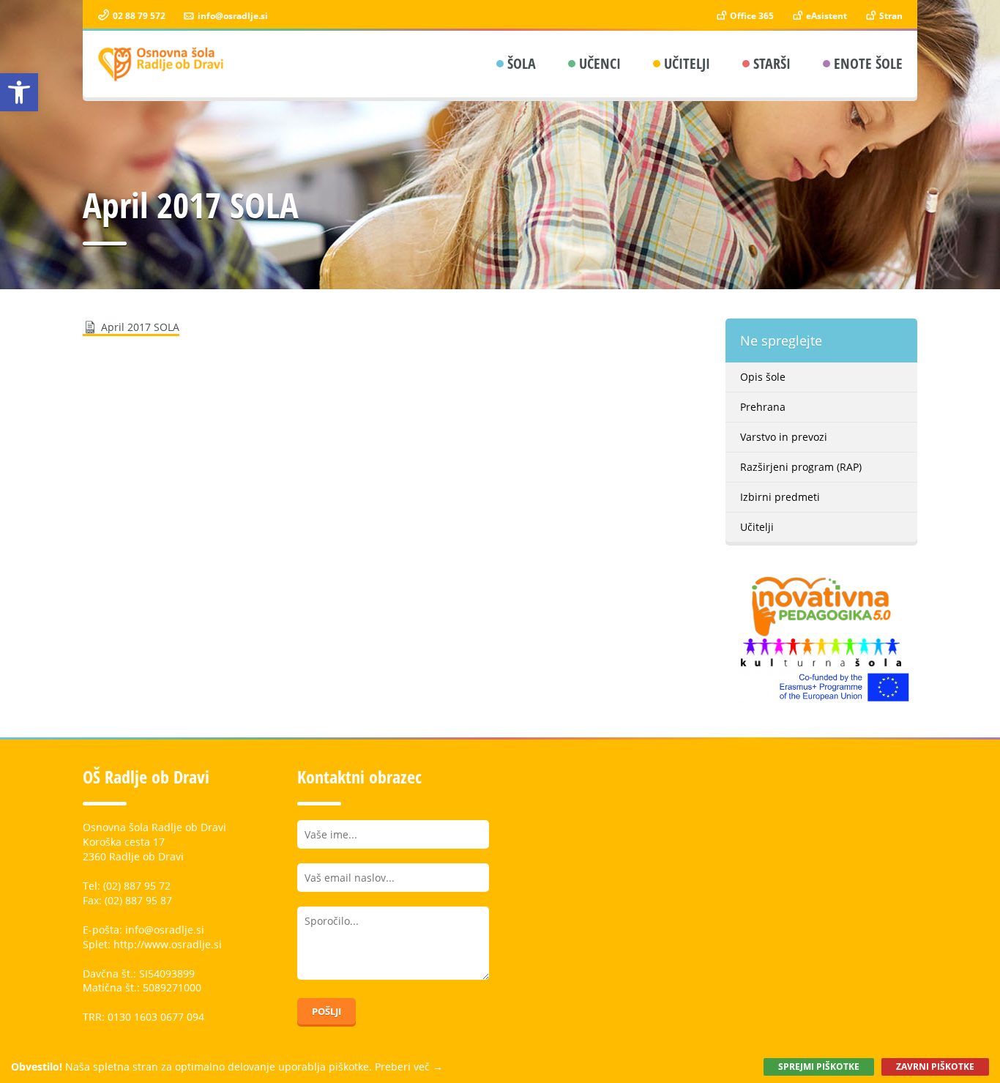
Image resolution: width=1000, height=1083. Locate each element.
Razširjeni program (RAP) (801, 467)
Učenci (600, 63)
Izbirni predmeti (780, 497)
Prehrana (763, 407)
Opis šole (763, 377)
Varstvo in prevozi (783, 437)
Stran (890, 16)
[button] (19, 92)
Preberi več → (409, 1066)
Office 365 (751, 16)
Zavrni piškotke (935, 1066)
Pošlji (326, 1011)
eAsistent (825, 16)
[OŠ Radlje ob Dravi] (161, 64)
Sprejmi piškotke (818, 1066)
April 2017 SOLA (140, 327)
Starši (772, 63)
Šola (521, 63)
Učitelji (687, 63)
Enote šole (868, 63)
